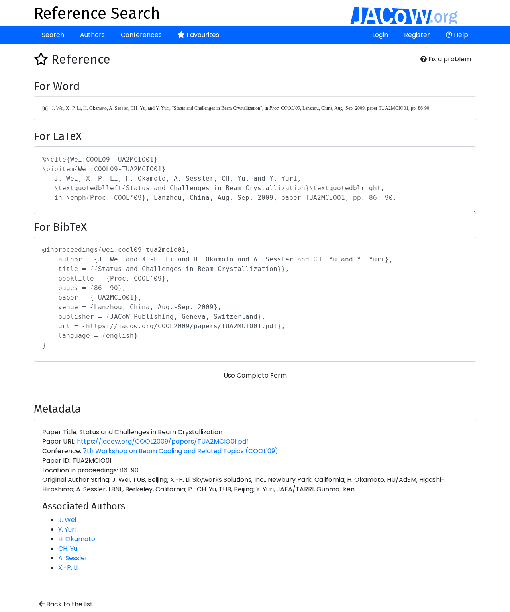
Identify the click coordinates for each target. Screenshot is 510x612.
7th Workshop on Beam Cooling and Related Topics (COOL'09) (180, 451)
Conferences (141, 34)
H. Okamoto (76, 539)
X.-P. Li (68, 567)
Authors (92, 34)
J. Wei (67, 519)
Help (460, 34)
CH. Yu (67, 548)
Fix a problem (449, 59)
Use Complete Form (255, 375)
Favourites (202, 34)
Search (53, 34)
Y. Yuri (67, 529)
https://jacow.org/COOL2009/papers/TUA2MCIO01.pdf (163, 441)
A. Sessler (73, 558)
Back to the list (69, 604)
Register (417, 34)
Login (380, 34)
